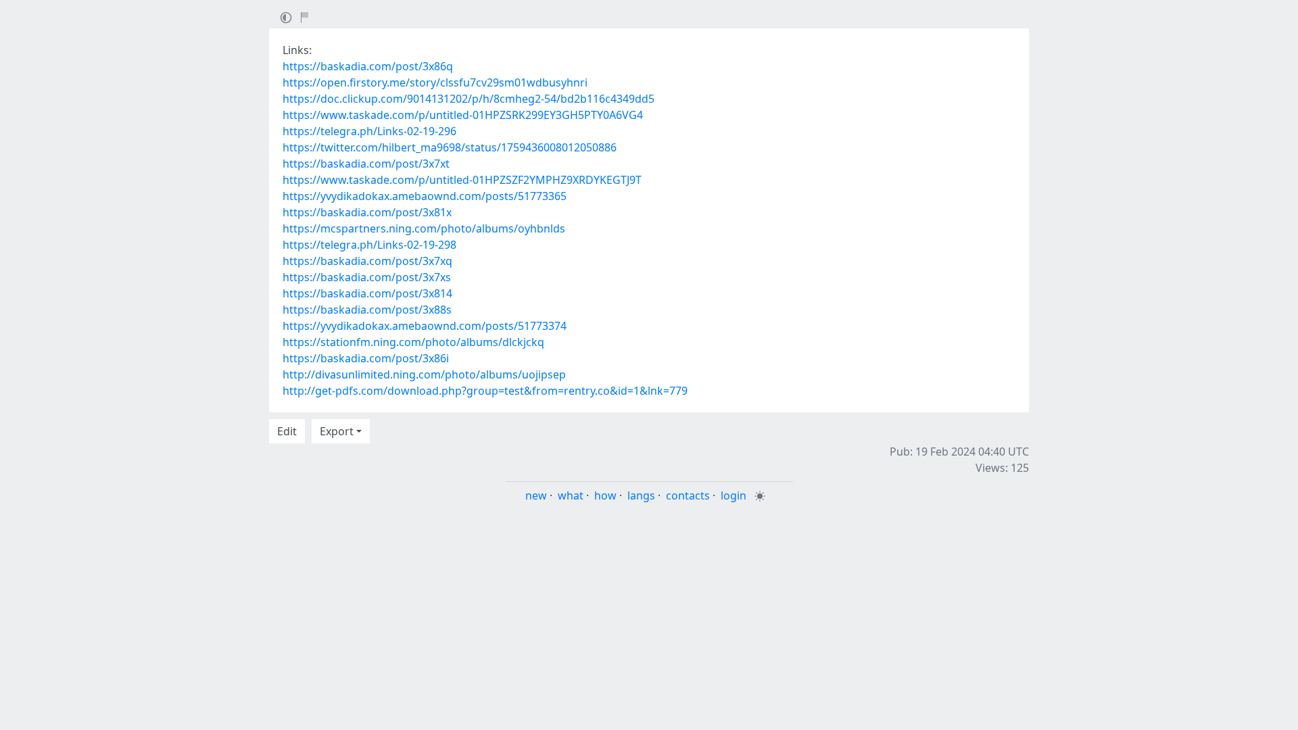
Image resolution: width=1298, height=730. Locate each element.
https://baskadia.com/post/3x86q (368, 66)
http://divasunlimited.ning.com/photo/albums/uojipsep (424, 374)
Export (337, 431)
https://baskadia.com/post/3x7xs (367, 277)
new (536, 495)
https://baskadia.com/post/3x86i (366, 358)
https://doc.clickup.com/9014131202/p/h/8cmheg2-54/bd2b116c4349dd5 (468, 98)
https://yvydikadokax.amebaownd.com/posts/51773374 (425, 325)
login (733, 495)
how (605, 495)
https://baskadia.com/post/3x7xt (366, 163)
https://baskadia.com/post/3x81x (367, 212)
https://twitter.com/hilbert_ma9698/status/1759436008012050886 (450, 147)
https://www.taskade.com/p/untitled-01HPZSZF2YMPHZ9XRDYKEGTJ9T (462, 179)
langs (641, 495)
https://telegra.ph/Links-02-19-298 (369, 244)
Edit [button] (287, 431)
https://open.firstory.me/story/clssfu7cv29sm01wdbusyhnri (435, 82)
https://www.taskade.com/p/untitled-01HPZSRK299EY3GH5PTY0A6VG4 (463, 114)
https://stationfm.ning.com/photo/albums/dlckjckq (413, 342)
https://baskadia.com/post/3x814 (367, 293)
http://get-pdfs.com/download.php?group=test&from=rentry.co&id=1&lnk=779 (485, 390)
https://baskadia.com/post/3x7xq (367, 260)
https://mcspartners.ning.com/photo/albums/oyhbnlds (424, 228)
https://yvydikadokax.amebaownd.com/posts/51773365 (425, 196)
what (570, 495)
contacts (688, 495)
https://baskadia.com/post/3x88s (367, 309)
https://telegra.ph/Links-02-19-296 (369, 131)
